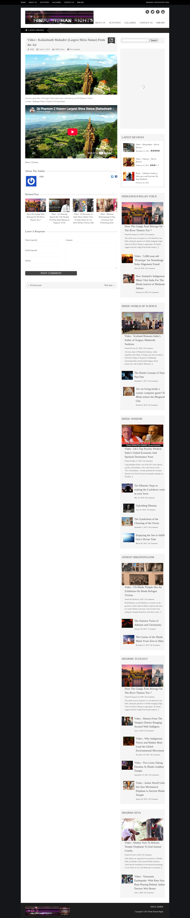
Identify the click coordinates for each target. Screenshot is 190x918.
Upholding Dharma (146, 505)
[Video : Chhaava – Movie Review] (128, 161)
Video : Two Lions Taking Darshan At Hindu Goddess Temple (149, 766)
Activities (44, 2)
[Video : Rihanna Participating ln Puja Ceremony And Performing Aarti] (106, 205)
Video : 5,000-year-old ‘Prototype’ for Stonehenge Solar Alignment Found (148, 260)
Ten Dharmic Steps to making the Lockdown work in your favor (149, 489)
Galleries (56, 2)
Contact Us (69, 2)
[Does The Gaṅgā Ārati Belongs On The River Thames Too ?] (35, 205)
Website (28, 261)
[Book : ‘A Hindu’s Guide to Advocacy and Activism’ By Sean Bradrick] (128, 176)
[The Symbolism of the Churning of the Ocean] (127, 521)
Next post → (109, 285)
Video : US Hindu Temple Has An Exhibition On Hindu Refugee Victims (143, 591)
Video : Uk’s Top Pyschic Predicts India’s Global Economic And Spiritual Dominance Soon (143, 452)
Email (31, 250)
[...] (157, 247)
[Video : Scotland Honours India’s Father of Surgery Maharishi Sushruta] (144, 323)
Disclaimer (157, 907)
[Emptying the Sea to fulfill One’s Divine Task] (128, 537)
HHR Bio (80, 2)
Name (31, 240)
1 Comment (152, 629)
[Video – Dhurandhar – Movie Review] (128, 147)
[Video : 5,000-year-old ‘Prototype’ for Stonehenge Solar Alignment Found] (127, 258)
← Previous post (34, 285)
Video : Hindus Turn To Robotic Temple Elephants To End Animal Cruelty (143, 846)
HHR (41, 177)
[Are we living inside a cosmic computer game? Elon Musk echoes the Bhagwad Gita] (128, 391)
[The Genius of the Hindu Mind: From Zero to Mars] (128, 639)
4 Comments (151, 510)
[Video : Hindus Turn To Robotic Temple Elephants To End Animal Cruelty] (144, 829)
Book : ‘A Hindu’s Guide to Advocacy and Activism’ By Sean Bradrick (147, 176)
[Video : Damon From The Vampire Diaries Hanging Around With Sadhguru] (127, 721)
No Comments (75, 49)
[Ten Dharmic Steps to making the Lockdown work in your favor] (127, 488)
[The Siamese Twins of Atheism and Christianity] (127, 623)
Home (23, 2)
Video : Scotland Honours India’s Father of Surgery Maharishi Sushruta (143, 340)
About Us (33, 2)
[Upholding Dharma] (128, 508)
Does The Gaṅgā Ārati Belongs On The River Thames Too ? (36, 217)
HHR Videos (60, 49)
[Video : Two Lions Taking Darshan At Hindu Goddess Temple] (127, 765)
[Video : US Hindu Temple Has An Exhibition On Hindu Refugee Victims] (144, 574)
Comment (69, 240)
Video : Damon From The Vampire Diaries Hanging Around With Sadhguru (148, 722)
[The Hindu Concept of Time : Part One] (127, 375)
